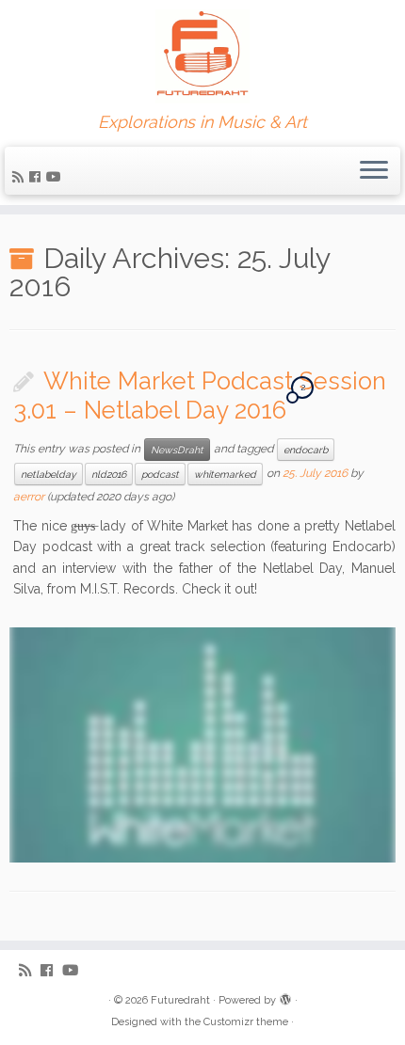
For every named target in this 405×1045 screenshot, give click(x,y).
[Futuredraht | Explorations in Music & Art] (202, 56)
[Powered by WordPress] (285, 997)
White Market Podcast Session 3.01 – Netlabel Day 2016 (199, 396)
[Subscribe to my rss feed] (20, 176)
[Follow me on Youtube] (56, 176)
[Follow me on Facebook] (37, 176)
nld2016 (108, 474)
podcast (160, 474)
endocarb (306, 449)
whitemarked (225, 474)
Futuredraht (180, 1000)
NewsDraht (177, 449)
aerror (28, 496)
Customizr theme (245, 1022)
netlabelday (48, 474)
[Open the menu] (374, 171)
